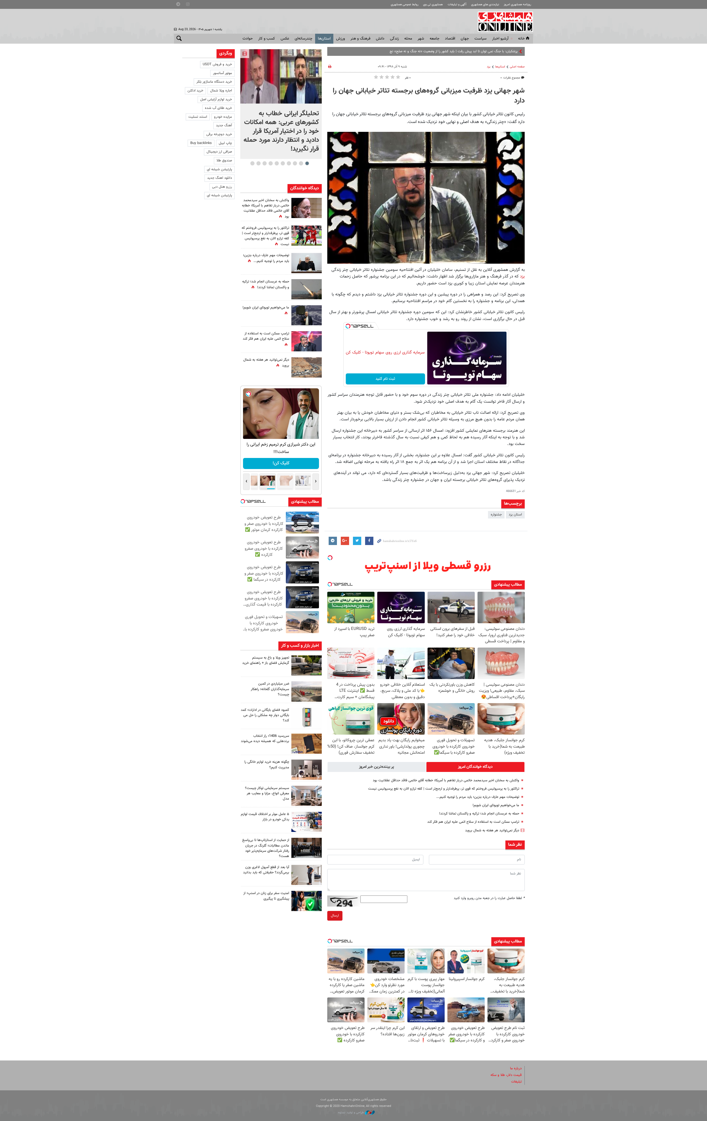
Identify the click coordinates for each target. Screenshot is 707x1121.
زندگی (394, 39)
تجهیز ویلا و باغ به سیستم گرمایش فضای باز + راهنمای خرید (265, 660)
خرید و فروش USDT (217, 64)
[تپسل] (348, 326)
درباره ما (516, 1068)
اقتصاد (450, 39)
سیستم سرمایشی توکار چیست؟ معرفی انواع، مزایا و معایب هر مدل (267, 793)
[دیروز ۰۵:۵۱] (306, 289)
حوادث (247, 39)
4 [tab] (289, 163)
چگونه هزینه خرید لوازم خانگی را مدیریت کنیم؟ (266, 764)
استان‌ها (324, 39)
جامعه (434, 39)
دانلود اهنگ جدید (219, 178)
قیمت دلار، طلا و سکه (506, 1075)
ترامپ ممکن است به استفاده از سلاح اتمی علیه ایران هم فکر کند (473, 822)
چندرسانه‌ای (303, 39)
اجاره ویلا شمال (221, 90)
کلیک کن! (281, 463)
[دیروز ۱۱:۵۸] (306, 796)
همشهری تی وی (433, 4)
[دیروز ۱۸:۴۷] (306, 341)
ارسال (335, 915)
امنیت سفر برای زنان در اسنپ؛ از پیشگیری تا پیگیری (266, 895)
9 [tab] (258, 163)
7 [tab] (270, 163)
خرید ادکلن (195, 90)
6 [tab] (277, 163)
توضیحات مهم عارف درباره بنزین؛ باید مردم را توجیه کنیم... (477, 797)
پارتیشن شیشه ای (219, 169)
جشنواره (496, 514)
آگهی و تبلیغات (457, 4)
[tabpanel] (281, 104)
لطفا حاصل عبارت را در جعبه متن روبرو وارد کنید (489, 898)
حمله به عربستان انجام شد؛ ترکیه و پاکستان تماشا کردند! (479, 813)
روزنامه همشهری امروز (517, 4)
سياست (480, 39)
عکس (285, 39)
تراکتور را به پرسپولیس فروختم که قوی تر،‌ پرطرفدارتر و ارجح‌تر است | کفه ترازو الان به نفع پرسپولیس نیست (443, 789)
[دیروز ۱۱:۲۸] (306, 263)
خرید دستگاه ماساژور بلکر (214, 82)
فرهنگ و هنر (360, 39)
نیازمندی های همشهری (485, 4)
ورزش (340, 39)
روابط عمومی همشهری (404, 4)
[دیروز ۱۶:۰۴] (306, 744)
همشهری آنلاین (502, 21)
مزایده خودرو (223, 117)
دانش (380, 39)
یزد (488, 66)
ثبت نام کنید (385, 379)
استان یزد (515, 514)
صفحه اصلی (517, 66)
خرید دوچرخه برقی (219, 134)
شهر (421, 39)
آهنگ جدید (224, 125)
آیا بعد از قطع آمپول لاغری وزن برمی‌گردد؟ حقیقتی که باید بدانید (266, 870)
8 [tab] (264, 163)
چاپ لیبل (225, 143)
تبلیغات (516, 1082)
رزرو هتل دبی (222, 187)
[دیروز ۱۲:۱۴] (306, 236)
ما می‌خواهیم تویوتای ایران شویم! (496, 805)
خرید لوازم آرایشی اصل (216, 99)
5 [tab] (283, 163)
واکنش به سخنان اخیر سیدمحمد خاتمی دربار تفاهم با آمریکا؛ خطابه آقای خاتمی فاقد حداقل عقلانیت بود (446, 780)
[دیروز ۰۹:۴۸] (306, 848)
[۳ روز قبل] (306, 875)
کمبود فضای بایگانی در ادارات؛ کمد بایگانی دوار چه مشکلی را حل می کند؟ (265, 715)
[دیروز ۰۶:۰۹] (306, 208)
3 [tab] (295, 163)
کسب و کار (266, 39)
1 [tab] (307, 163)
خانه (521, 39)
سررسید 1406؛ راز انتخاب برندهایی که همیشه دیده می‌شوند (265, 738)
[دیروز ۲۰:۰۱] (281, 76)
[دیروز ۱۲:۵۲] (306, 367)
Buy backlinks (201, 143)
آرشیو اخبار (500, 39)
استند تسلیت (197, 117)
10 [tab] (252, 163)
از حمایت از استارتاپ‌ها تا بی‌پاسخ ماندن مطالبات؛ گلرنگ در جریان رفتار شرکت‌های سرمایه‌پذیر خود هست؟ (265, 848)
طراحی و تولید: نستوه (351, 1112)
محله (408, 39)
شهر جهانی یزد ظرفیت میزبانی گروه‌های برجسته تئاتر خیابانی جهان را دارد (429, 95)
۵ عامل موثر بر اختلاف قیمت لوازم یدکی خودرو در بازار (265, 816)
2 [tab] (301, 163)
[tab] (475, 767)
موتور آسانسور (222, 73)
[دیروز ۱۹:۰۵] (306, 315)
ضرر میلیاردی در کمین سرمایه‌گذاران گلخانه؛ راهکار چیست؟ (270, 689)
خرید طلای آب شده (218, 108)
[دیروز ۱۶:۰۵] (306, 665)
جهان (465, 39)
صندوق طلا (224, 160)
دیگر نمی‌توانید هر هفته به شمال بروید (492, 830)
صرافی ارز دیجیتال (219, 151)
